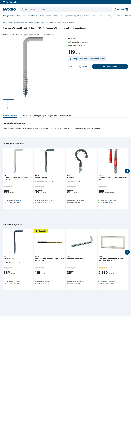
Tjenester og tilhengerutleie (77, 16)
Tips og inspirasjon (114, 16)
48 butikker (49, 200)
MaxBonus (32, 16)
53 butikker (112, 200)
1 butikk (47, 282)
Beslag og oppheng (27, 22)
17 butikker (111, 282)
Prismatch (58, 16)
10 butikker (80, 282)
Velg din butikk (11, 2)
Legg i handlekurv (110, 66)
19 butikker (84, 42)
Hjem (4, 22)
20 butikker (17, 200)
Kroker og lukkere (40, 22)
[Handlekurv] (126, 9)
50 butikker (80, 200)
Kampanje (21, 16)
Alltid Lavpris (45, 16)
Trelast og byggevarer (14, 22)
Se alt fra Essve (8, 34)
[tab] (10, 116)
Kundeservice (98, 16)
